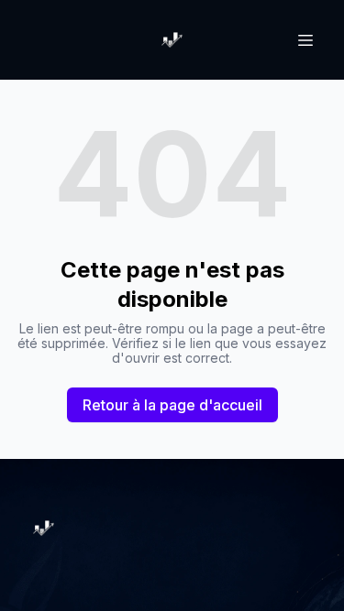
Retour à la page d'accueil (172, 405)
